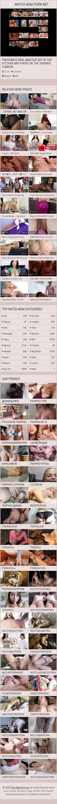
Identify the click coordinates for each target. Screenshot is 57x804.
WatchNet (32, 4)
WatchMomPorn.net (20, 787)
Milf (16, 76)
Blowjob (7, 76)
